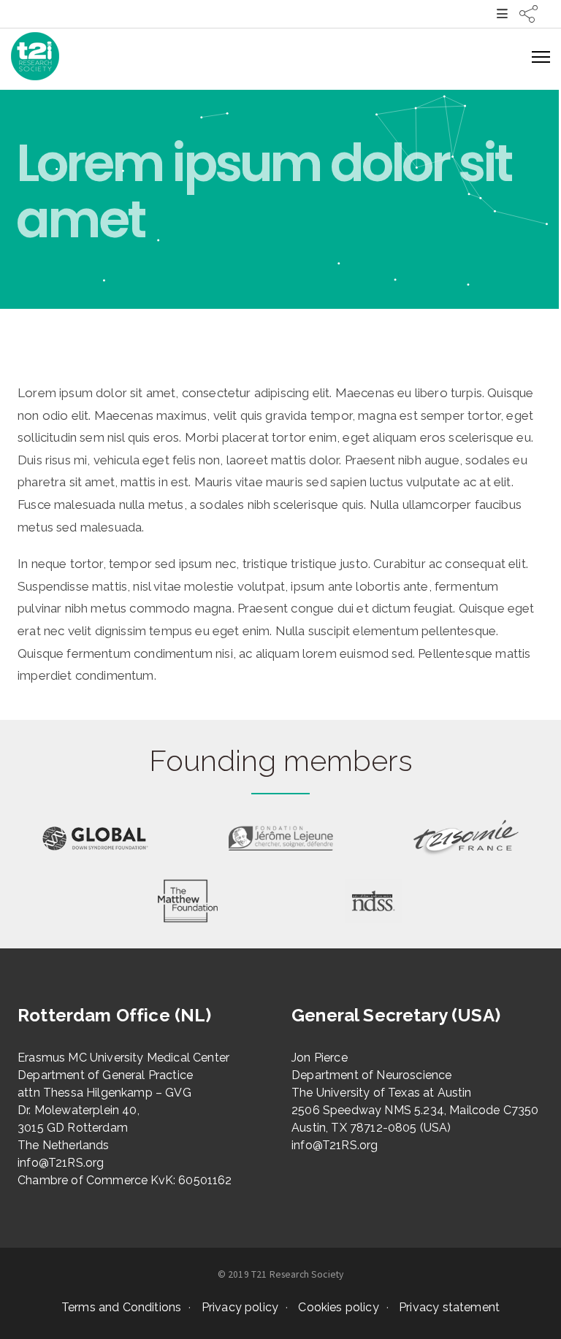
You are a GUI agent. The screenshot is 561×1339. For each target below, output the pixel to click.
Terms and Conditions (121, 1307)
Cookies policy (338, 1307)
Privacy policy (240, 1307)
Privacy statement (449, 1307)
